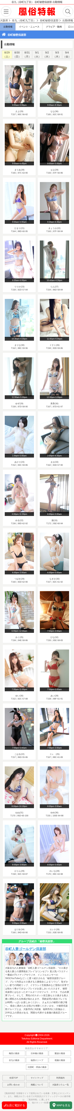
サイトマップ (37, 1078)
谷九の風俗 (14, 1060)
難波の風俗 (60, 1053)
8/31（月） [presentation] (27, 54)
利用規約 (60, 1078)
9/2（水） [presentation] (47, 54)
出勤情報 (8, 26)
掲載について (37, 1085)
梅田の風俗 (14, 1053)
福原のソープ (37, 1060)
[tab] (7, 54)
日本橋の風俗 (37, 1053)
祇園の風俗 (60, 1060)
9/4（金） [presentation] (67, 54)
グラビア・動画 (53, 26)
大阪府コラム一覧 (60, 1085)
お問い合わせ (13, 1085)
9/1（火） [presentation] (37, 54)
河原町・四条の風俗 (37, 1067)
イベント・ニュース (28, 26)
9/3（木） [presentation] (57, 54)
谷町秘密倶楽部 (17, 34)
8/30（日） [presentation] (17, 54)
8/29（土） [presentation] (7, 54)
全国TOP (13, 1078)
